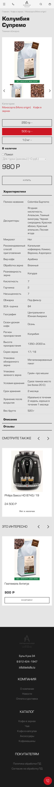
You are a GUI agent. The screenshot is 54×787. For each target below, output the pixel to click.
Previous (4, 90)
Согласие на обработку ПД (27, 769)
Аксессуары (27, 736)
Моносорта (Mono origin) (16, 107)
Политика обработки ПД (27, 764)
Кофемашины (27, 741)
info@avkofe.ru (27, 667)
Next (49, 90)
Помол (8, 154)
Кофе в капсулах (27, 731)
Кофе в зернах (27, 721)
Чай (27, 726)
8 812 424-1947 (27, 662)
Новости (27, 694)
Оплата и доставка (27, 699)
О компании (27, 689)
